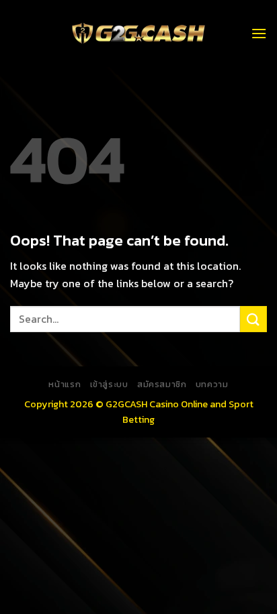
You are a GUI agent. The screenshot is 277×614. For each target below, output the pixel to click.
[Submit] (253, 319)
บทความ (212, 384)
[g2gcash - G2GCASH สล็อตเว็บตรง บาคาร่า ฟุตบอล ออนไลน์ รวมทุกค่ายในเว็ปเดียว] (138, 33)
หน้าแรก (64, 384)
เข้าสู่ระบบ (109, 384)
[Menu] (259, 33)
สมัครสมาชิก (162, 384)
